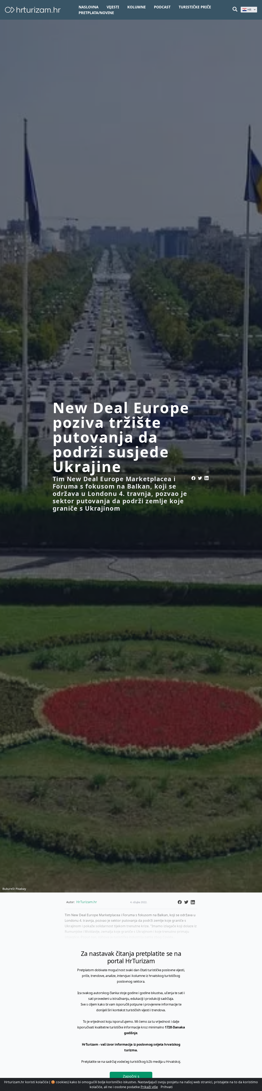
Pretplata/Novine (96, 12)
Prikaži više (149, 1087)
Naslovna (88, 6)
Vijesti (113, 6)
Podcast (162, 6)
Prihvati (167, 1087)
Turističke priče (195, 6)
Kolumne (136, 6)
